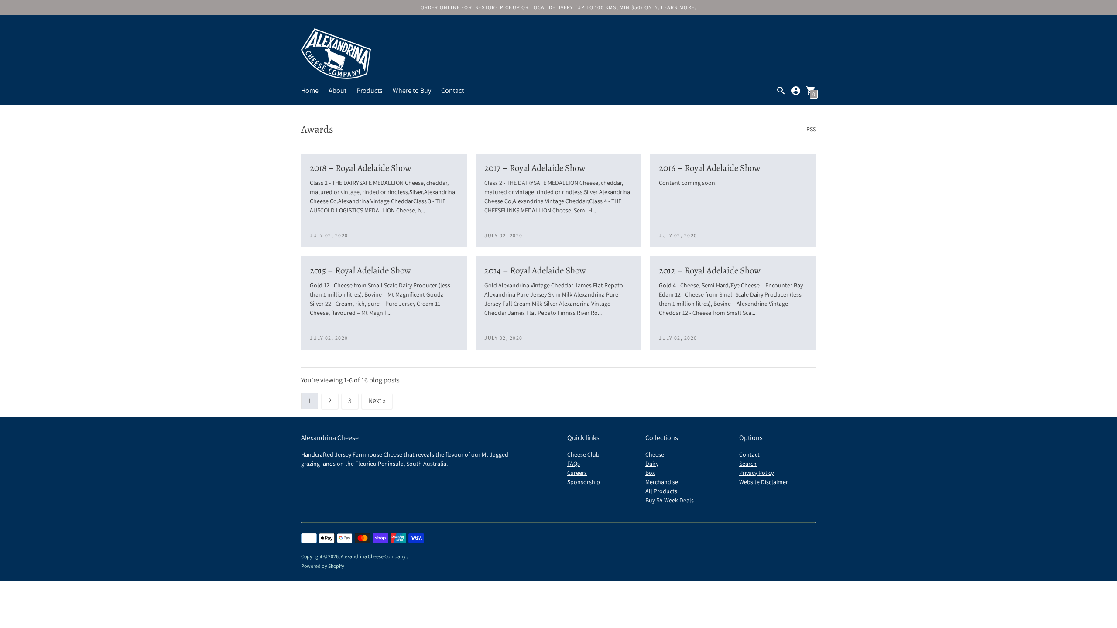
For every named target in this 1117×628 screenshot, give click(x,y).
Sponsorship (583, 482)
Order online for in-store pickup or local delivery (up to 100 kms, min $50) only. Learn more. (559, 7)
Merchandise (661, 482)
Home (310, 90)
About (337, 90)
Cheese (654, 454)
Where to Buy (412, 90)
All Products (661, 491)
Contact (452, 90)
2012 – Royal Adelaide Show (710, 270)
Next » (377, 400)
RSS (811, 129)
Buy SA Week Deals (669, 500)
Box (650, 473)
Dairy (651, 464)
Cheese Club (583, 454)
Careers (577, 473)
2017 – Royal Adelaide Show (535, 168)
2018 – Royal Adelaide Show (360, 168)
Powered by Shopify (322, 566)
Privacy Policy (756, 473)
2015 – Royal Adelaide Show (360, 270)
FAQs (573, 464)
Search (748, 464)
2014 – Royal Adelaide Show (535, 270)
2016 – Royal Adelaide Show (710, 168)
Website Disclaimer (763, 482)
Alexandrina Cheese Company (374, 556)
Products (369, 90)
